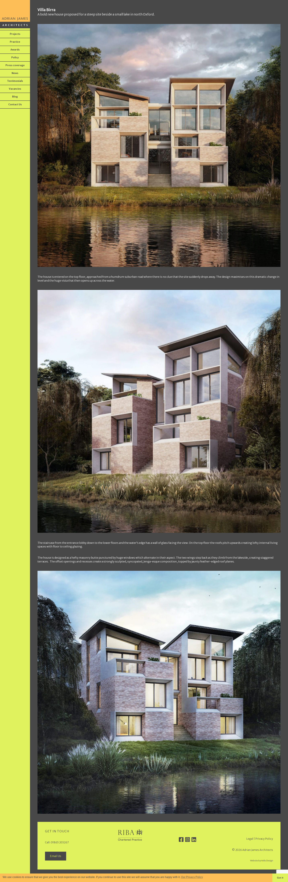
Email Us (55, 856)
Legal (249, 838)
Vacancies (15, 88)
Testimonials (15, 80)
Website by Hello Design (261, 860)
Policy (15, 57)
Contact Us (15, 104)
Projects (15, 33)
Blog (15, 96)
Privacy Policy (264, 838)
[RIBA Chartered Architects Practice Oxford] (130, 839)
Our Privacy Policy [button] (192, 877)
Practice (15, 41)
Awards (15, 49)
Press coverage (15, 65)
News (15, 73)
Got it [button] (280, 877)
